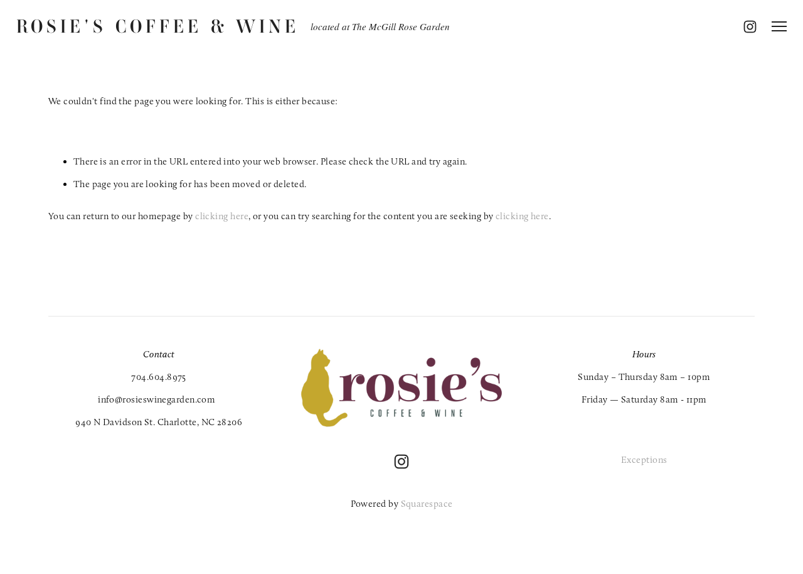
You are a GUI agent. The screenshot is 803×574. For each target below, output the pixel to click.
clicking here (221, 216)
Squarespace (427, 503)
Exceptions (644, 459)
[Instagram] (401, 461)
